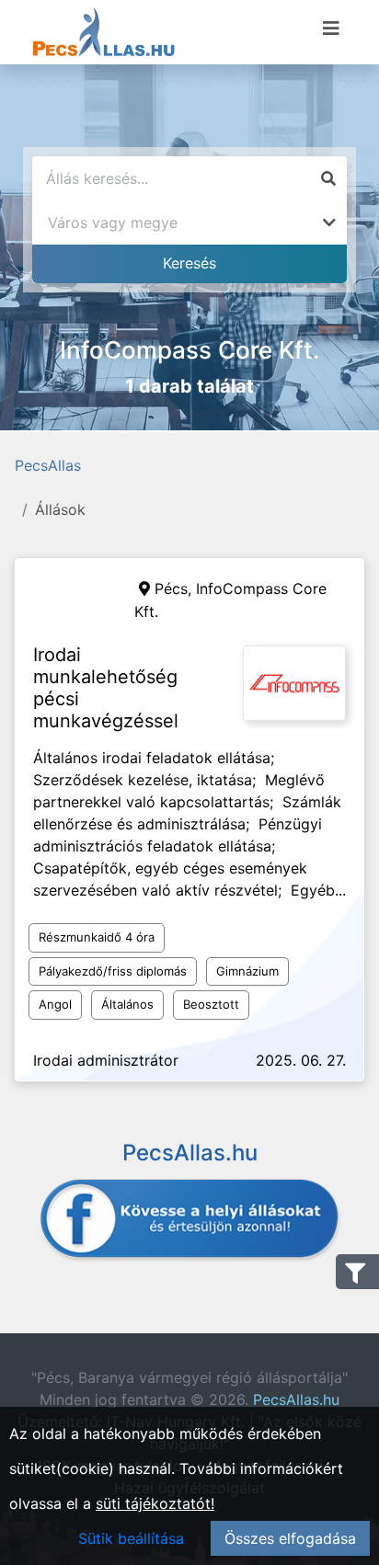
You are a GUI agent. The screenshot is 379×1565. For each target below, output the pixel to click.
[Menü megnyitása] (331, 28)
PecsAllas (48, 465)
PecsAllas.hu (296, 1399)
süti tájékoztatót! (155, 1503)
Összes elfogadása (290, 1538)
